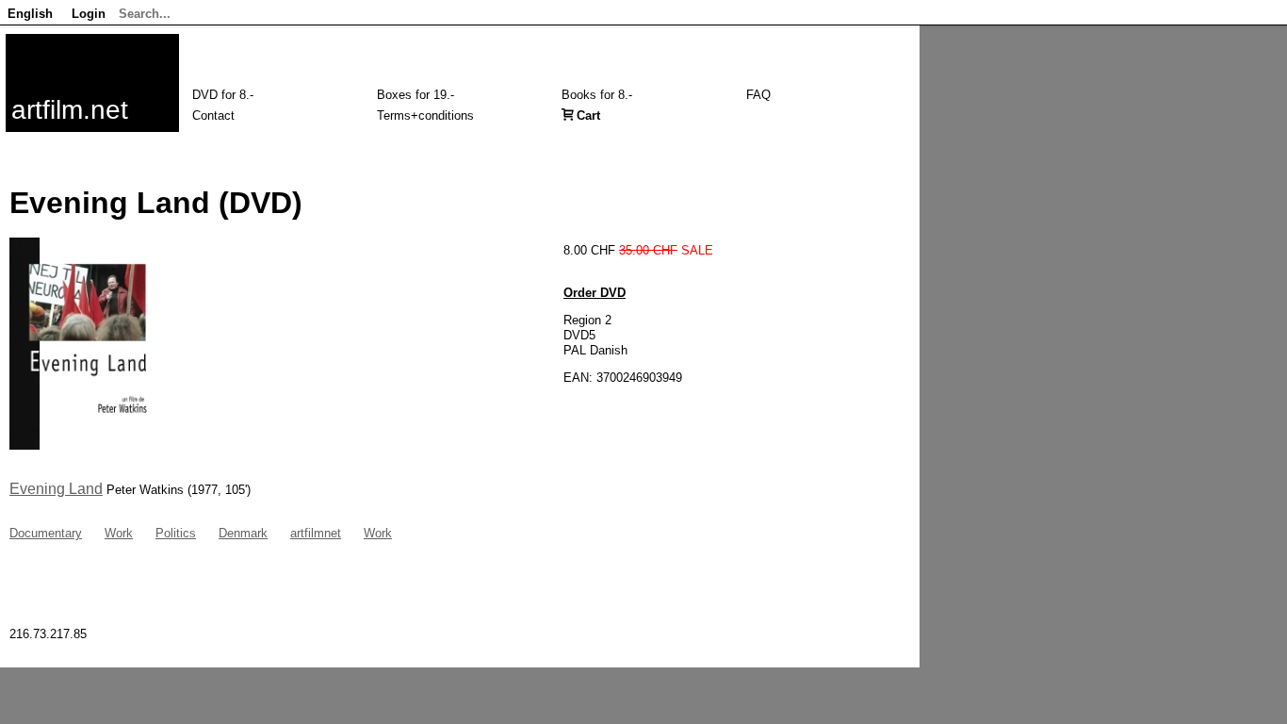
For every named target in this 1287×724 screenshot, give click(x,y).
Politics (175, 533)
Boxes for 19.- (415, 95)
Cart (588, 115)
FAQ (758, 95)
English (30, 14)
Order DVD (594, 293)
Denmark (243, 533)
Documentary (45, 533)
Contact (213, 115)
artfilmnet (315, 533)
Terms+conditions (425, 115)
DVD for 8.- (222, 95)
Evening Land (56, 489)
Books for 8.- (597, 95)
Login (89, 14)
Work (119, 533)
